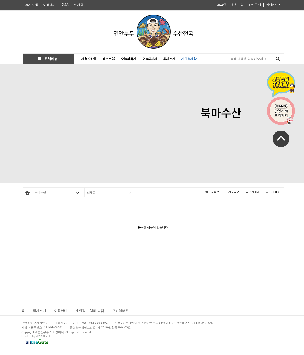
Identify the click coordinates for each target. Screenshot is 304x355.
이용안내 (60, 311)
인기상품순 (232, 192)
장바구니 (255, 4)
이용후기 (50, 5)
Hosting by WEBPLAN (35, 336)
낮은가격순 (253, 192)
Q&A (65, 4)
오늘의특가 (128, 59)
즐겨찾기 (80, 5)
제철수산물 (89, 59)
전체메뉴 (49, 59)
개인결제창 (189, 59)
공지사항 (31, 5)
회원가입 (237, 4)
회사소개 (169, 59)
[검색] (278, 59)
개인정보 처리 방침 (90, 311)
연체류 (91, 192)
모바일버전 (120, 311)
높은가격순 (273, 192)
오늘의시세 (149, 59)
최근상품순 (212, 192)
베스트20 (109, 59)
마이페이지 (273, 4)
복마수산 (40, 192)
